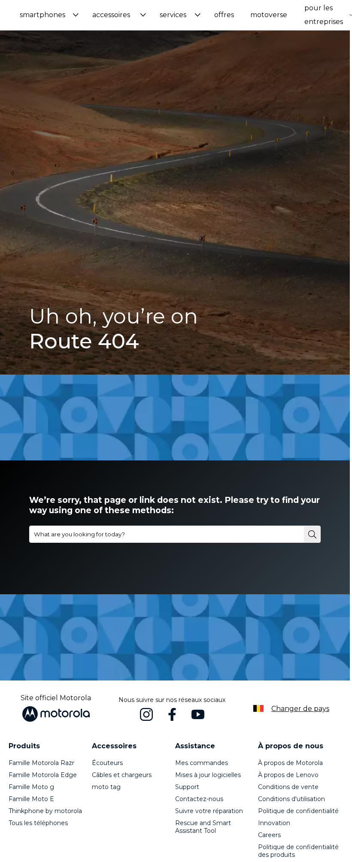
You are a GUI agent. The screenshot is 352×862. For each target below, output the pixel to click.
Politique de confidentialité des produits (298, 851)
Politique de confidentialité (298, 811)
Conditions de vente (288, 787)
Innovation (274, 823)
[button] (49, 15)
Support (187, 787)
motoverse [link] (268, 15)
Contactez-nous (199, 799)
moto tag (106, 787)
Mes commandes (201, 763)
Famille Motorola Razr (41, 763)
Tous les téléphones (38, 823)
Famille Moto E (31, 799)
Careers (269, 835)
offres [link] (224, 15)
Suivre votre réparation (209, 811)
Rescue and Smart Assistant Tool (203, 827)
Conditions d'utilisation (291, 799)
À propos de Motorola (290, 763)
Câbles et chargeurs (122, 775)
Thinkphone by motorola (45, 811)
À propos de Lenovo (288, 775)
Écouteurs (107, 763)
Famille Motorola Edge (43, 775)
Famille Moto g (31, 787)
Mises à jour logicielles (208, 775)
